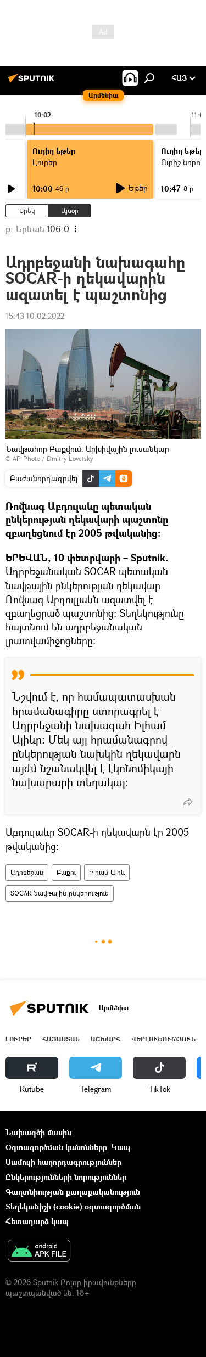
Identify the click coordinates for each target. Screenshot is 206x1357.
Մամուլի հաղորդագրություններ (63, 1162)
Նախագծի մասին (38, 1132)
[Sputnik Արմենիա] (32, 82)
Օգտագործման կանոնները (56, 1147)
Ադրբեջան (26, 872)
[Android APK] (39, 1252)
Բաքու (66, 872)
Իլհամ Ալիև (107, 872)
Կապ (121, 1147)
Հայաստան (61, 1039)
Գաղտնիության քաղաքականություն (72, 1191)
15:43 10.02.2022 (34, 316)
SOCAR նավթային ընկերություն (59, 893)
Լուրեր (18, 1039)
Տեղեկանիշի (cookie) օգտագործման (73, 1206)
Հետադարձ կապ (37, 1221)
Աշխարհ (105, 1039)
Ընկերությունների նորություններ (65, 1177)
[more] (188, 802)
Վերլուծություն (163, 1039)
